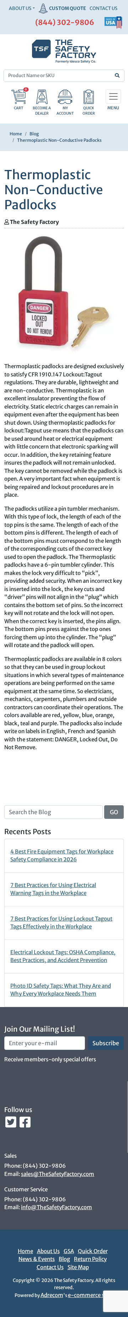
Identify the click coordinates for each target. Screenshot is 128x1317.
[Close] (116, 18)
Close (107, 551)
